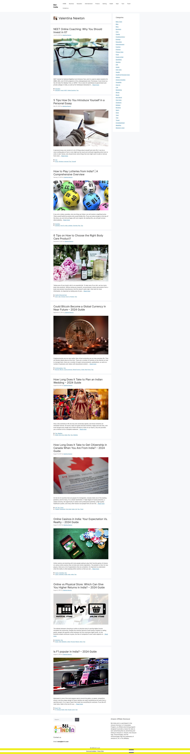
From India (68, 509)
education (57, 90)
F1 (55, 709)
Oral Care (118, 100)
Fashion (118, 47)
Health (111, 3)
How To (62, 225)
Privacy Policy (100, 751)
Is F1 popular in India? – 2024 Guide (75, 651)
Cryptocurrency (59, 368)
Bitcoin (61, 369)
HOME (64, 3)
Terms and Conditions (91, 751)
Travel (128, 3)
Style (117, 3)
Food (117, 54)
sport (73, 709)
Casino (57, 572)
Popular (69, 709)
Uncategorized (120, 123)
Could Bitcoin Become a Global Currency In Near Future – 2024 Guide (79, 308)
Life (56, 507)
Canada (57, 509)
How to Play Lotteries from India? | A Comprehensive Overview (75, 173)
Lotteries (70, 225)
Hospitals (118, 82)
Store (81, 641)
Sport (56, 708)
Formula (59, 709)
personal (66, 161)
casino (56, 574)
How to (118, 85)
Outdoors (118, 102)
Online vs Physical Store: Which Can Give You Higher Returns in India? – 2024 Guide (79, 586)
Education (79, 3)
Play (79, 225)
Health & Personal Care (61, 295)
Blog (117, 27)
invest (62, 90)
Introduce (61, 161)
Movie (117, 92)
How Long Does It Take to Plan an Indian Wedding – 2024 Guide (78, 381)
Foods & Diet (119, 57)
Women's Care (120, 128)
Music (117, 95)
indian (65, 435)
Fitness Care (119, 52)
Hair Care (118, 69)
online (72, 574)
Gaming (105, 3)
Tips (77, 90)
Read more (96, 85)
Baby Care (119, 21)
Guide (82, 369)
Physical (73, 641)
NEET (65, 90)
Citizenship (62, 509)
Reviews (118, 107)
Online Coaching (72, 90)
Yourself (74, 161)
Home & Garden (120, 80)
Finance (97, 3)
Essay (56, 161)
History (118, 77)
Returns (77, 641)
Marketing (57, 640)
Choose (63, 296)
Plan (69, 435)
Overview (75, 225)
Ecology (118, 39)
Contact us (65, 8)
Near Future (88, 369)
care (59, 296)
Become (57, 369)
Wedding (60, 433)
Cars (117, 32)
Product (72, 296)
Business (71, 3)
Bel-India (55, 6)
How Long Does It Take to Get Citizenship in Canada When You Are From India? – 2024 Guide (80, 448)
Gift (117, 64)
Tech (123, 3)
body (56, 296)
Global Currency (77, 369)
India (66, 225)
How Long (61, 435)
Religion (118, 105)
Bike (117, 24)
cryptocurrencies (68, 369)
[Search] (77, 719)
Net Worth (119, 97)
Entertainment (88, 3)
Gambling (57, 224)
